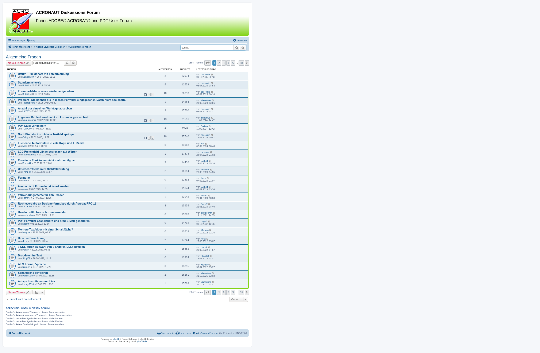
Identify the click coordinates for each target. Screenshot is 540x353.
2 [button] (219, 63)
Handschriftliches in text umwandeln (42, 212)
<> (49, 47)
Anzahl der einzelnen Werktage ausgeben (45, 108)
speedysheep (29, 154)
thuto (24, 180)
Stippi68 (26, 258)
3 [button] (223, 63)
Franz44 (26, 163)
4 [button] (228, 63)
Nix (24, 146)
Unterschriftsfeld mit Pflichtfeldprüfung (43, 169)
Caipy (25, 137)
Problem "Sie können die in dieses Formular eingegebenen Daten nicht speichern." (72, 99)
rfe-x (24, 241)
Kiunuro (26, 267)
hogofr (25, 223)
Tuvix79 (26, 128)
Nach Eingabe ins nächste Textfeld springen (46, 134)
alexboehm (28, 215)
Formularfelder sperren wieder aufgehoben (46, 91)
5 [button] (233, 63)
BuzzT (204, 195)
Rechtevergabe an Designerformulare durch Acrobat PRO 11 (57, 203)
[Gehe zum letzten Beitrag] (212, 74)
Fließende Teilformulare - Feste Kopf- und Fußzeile (51, 143)
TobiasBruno (28, 102)
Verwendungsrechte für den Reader (41, 195)
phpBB (116, 339)
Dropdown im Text (30, 255)
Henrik (25, 249)
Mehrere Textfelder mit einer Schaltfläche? (45, 229)
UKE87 (26, 111)
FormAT (26, 198)
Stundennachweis (29, 82)
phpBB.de (142, 341)
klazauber (206, 100)
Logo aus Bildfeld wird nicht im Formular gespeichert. (53, 117)
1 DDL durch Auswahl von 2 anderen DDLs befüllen (51, 246)
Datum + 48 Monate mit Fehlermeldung (43, 73)
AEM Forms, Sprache (32, 264)
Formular (24, 177)
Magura (26, 232)
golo (24, 189)
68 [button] (241, 63)
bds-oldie (205, 74)
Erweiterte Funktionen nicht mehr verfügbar (46, 160)
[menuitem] (31, 40)
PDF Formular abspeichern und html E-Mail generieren (54, 220)
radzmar (205, 152)
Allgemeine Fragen (23, 57)
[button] (207, 62)
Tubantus (206, 117)
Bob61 (25, 85)
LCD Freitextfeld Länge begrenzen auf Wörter (47, 151)
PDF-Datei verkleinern (32, 125)
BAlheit (204, 126)
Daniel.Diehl (28, 76)
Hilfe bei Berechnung (31, 238)
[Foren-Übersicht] (21, 21)
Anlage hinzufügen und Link (36, 281)
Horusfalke (28, 275)
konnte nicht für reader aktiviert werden (43, 186)
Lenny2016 (28, 284)
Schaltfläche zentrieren (33, 272)
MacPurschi (28, 120)
